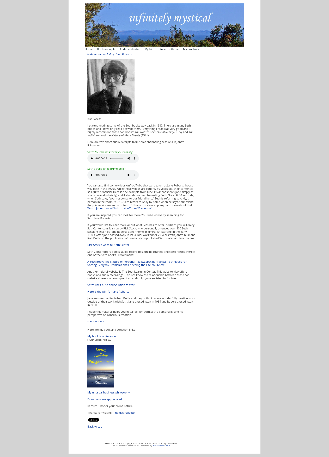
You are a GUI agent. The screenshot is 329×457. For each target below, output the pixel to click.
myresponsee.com (161, 445)
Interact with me (168, 49)
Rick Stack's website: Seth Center (108, 245)
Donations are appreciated (104, 399)
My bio (149, 49)
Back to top (94, 426)
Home (89, 49)
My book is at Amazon (101, 336)
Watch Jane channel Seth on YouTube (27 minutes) (119, 208)
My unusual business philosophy (108, 392)
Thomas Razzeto (124, 413)
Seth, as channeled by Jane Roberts (109, 54)
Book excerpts (106, 49)
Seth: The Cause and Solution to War (111, 285)
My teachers (191, 49)
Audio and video (130, 49)
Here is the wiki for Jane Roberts (108, 291)
